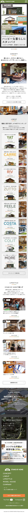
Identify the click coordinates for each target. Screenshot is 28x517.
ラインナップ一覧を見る (14, 273)
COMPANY (7, 484)
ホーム (5, 487)
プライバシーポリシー (14, 503)
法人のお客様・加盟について (10, 489)
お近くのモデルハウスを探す (14, 410)
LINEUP (6, 476)
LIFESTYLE (7, 479)
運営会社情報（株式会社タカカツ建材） (14, 505)
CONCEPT (7, 473)
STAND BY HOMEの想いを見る (14, 102)
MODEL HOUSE (9, 481)
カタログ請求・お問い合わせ (14, 495)
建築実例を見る (14, 382)
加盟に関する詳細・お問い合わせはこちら (14, 458)
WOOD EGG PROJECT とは (14, 435)
